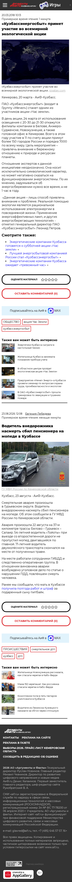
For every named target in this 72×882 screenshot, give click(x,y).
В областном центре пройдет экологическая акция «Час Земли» (37, 370)
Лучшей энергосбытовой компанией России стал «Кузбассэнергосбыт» (36, 255)
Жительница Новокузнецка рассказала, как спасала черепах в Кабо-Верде (41, 674)
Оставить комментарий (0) (36, 293)
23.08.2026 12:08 (12, 413)
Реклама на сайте (36, 737)
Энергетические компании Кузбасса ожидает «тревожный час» (35, 263)
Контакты (11, 737)
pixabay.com (57, 90)
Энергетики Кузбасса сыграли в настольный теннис (36, 346)
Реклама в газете (16, 742)
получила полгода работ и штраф (27, 588)
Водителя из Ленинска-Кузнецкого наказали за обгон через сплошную (38, 709)
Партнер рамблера (35, 864)
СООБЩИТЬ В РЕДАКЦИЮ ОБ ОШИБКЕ (30, 756)
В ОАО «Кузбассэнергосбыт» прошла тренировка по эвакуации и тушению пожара (39, 395)
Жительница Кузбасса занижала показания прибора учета (36, 358)
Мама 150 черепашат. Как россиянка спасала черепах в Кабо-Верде (38, 685)
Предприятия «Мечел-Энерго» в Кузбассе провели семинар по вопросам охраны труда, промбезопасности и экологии (42, 383)
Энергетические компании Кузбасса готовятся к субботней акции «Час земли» (35, 245)
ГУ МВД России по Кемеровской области (30, 489)
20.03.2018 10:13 (11, 15)
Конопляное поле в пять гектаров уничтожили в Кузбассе (37, 697)
